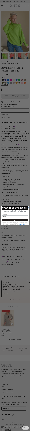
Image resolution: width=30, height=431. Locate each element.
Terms (24, 224)
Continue (15, 220)
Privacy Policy (20, 224)
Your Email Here (4, 216)
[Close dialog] (28, 207)
